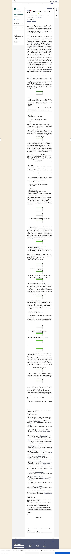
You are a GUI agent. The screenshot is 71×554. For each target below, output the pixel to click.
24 (47, 43)
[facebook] (31, 497)
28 (48, 44)
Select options (15, 545)
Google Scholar (47, 418)
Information (32, 1)
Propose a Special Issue (18, 14)
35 (37, 54)
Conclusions (15, 38)
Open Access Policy (31, 544)
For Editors (37, 544)
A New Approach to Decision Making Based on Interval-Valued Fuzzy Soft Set (18, 36)
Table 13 (47, 337)
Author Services (37, 1)
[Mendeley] (34, 497)
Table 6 (32, 238)
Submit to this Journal (18, 11)
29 (33, 46)
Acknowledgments (16, 42)
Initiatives (41, 1)
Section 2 (49, 69)
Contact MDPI (30, 545)
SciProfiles (44, 546)
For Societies (37, 547)
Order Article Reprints (49, 8)
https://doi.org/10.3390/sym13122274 (38, 17)
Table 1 (30, 87)
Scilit (40, 421)
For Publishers (37, 546)
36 (36, 58)
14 (29, 41)
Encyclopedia (44, 547)
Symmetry (15, 538)
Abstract (15, 33)
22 (31, 43)
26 (36, 44)
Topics (29, 1)
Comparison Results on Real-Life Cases (18, 37)
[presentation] (30, 77)
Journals (26, 1)
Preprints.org (44, 544)
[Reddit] (33, 497)
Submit (56, 1)
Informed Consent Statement (17, 41)
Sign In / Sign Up (52, 1)
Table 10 (38, 311)
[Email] (27, 497)
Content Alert (55, 538)
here (30, 510)
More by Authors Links (16, 23)
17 (51, 42)
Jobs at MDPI (30, 546)
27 (42, 44)
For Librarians (37, 545)
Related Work (15, 35)
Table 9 (44, 283)
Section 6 (44, 71)
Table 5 (48, 198)
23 (37, 43)
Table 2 (46, 142)
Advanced (55, 3)
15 (50, 42)
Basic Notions (15, 34)
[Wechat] (32, 497)
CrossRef (51, 418)
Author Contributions (16, 39)
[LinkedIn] (30, 497)
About (44, 1)
